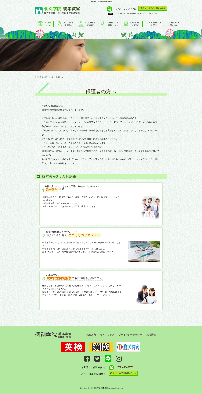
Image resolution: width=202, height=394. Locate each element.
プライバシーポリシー (130, 334)
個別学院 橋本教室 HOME (44, 77)
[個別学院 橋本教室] (57, 10)
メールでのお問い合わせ (155, 8)
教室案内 (91, 334)
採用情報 (151, 334)
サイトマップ (107, 334)
